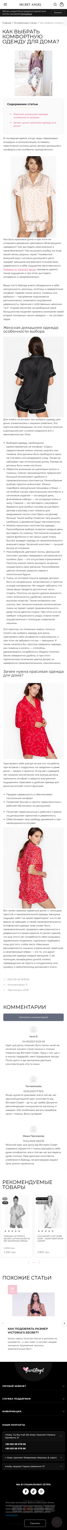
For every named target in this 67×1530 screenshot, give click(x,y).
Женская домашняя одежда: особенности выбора (30, 116)
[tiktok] (33, 1491)
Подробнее (26, 14)
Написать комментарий (33, 1017)
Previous (29, 1262)
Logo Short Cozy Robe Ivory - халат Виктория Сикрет (50, 1238)
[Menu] (5, 4)
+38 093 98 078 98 (15, 1448)
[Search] (55, 4)
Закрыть (58, 12)
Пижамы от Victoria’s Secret (19, 269)
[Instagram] (41, 1491)
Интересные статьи (25, 22)
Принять (35, 1523)
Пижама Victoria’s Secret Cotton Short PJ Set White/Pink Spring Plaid (17, 1238)
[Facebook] (26, 1491)
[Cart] (62, 4)
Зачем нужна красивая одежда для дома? (34, 124)
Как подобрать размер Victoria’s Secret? (28, 1330)
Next (38, 1262)
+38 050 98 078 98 (15, 1444)
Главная (6, 22)
